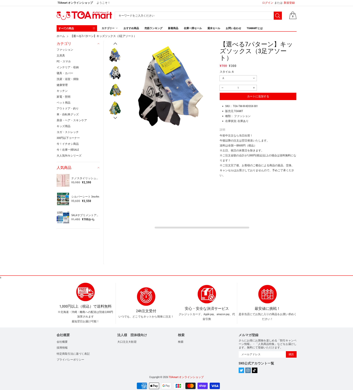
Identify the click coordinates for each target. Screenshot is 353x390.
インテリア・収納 (68, 67)
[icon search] (278, 16)
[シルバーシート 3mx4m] (63, 199)
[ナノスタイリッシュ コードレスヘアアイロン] (63, 180)
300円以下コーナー (68, 138)
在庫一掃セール (193, 28)
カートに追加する (258, 96)
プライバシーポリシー (70, 359)
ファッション (65, 49)
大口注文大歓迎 (127, 341)
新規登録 (284, 2)
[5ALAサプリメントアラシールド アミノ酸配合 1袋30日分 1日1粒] (63, 217)
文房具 (61, 55)
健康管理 (62, 85)
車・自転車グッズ (68, 114)
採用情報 (62, 347)
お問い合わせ (233, 28)
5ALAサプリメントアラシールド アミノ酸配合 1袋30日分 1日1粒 (85, 215)
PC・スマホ (64, 61)
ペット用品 (63, 102)
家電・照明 (63, 96)
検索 (180, 341)
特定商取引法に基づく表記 (73, 353)
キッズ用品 (63, 126)
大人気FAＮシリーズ (69, 155)
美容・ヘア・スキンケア (72, 120)
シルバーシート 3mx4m (85, 196)
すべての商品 (66, 28)
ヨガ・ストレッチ (68, 132)
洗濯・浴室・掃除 (68, 79)
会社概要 (62, 341)
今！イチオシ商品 (68, 144)
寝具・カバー (65, 73)
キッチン (62, 91)
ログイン (267, 2)
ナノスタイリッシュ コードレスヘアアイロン (85, 178)
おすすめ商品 (131, 28)
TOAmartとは (255, 28)
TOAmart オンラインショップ (186, 377)
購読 (291, 354)
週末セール (213, 28)
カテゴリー (108, 28)
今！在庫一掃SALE (68, 149)
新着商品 (173, 28)
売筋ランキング (154, 28)
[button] (115, 43)
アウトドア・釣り (68, 108)
